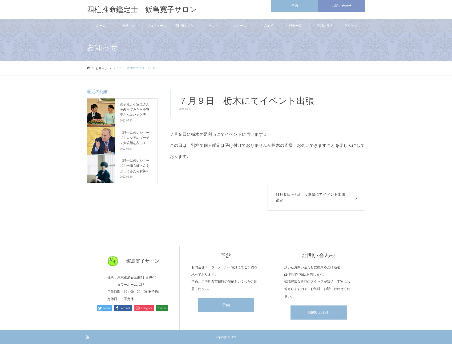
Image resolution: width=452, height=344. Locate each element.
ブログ (268, 25)
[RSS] (87, 337)
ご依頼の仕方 (323, 25)
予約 (294, 6)
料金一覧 (295, 25)
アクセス (351, 25)
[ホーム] (88, 68)
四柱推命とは (184, 25)
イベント (212, 25)
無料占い (128, 25)
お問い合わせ (341, 6)
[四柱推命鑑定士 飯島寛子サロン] (133, 261)
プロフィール (156, 25)
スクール (239, 25)
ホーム (101, 25)
